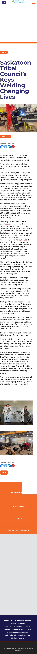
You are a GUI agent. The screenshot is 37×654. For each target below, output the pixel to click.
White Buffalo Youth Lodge (17, 632)
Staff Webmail (10, 635)
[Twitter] (5, 146)
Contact (7, 629)
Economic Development (18, 530)
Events (18, 518)
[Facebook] (2, 146)
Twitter (16, 644)
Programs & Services (23, 620)
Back (4, 52)
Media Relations (17, 638)
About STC (8, 620)
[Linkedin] (9, 146)
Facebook (13, 644)
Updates (21, 623)
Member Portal (24, 635)
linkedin (22, 644)
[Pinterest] (13, 146)
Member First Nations (13, 626)
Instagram (19, 644)
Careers (13, 623)
